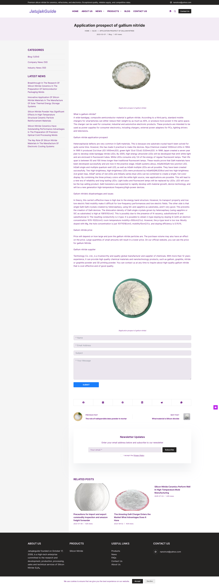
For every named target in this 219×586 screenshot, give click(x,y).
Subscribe (169, 450)
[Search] (175, 11)
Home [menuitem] (75, 11)
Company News (35, 62)
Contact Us (184, 11)
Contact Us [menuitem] (140, 11)
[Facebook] (83, 402)
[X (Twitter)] (103, 402)
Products (115, 551)
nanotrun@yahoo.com (182, 2)
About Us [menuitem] (87, 11)
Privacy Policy (139, 455)
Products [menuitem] (113, 11)
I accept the (134, 455)
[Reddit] (162, 402)
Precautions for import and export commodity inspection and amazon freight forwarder (91, 517)
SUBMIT (86, 385)
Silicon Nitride (76, 551)
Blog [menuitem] (127, 11)
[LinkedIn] (142, 402)
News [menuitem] (99, 11)
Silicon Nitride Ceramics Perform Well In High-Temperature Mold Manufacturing (172, 489)
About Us (115, 564)
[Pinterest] (122, 402)
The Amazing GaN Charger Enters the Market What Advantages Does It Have (132, 517)
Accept (137, 581)
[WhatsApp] (181, 402)
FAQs (113, 557)
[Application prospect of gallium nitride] (132, 75)
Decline (150, 581)
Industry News (34, 67)
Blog (110, 34)
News (114, 554)
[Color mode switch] (170, 11)
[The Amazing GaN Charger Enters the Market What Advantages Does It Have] (132, 497)
